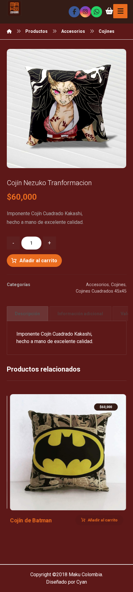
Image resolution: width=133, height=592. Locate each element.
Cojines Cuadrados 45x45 (101, 291)
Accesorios (97, 284)
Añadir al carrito (38, 260)
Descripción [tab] (27, 313)
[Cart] (109, 10)
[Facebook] (74, 11)
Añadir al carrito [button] (103, 520)
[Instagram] (85, 11)
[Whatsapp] (96, 11)
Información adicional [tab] (80, 313)
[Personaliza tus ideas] (14, 8)
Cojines (118, 284)
